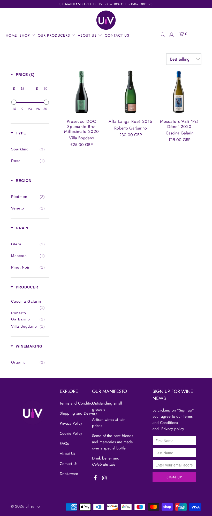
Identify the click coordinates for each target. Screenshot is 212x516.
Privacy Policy (71, 423)
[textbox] (20, 88)
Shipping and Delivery (78, 413)
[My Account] (171, 34)
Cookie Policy (71, 433)
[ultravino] (106, 20)
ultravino (32, 506)
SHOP (25, 35)
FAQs (64, 443)
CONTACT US (117, 35)
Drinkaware (69, 474)
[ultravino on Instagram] (104, 478)
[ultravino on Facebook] (95, 478)
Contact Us (68, 463)
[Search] (162, 34)
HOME (11, 35)
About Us (67, 453)
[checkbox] (28, 149)
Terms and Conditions (78, 403)
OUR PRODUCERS (54, 35)
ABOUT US (88, 35)
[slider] (13, 102)
